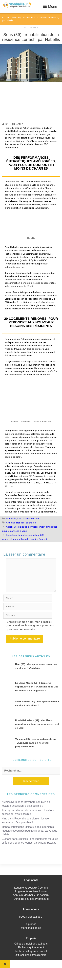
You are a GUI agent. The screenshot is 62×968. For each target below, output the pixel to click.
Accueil (5, 17)
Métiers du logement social (31, 951)
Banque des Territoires (16, 495)
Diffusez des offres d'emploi (31, 955)
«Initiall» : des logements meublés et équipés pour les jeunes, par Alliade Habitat (29, 831)
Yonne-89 (31, 522)
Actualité (10, 522)
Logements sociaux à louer (31, 891)
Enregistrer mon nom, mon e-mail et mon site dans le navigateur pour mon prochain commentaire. (30, 625)
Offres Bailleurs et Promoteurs (31, 898)
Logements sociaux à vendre (31, 887)
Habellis (20, 522)
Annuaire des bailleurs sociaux (31, 895)
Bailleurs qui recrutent (31, 947)
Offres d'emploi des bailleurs (31, 943)
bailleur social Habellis (28, 204)
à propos (31, 924)
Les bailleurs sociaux (28, 518)
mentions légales (31, 927)
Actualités (31, 27)
